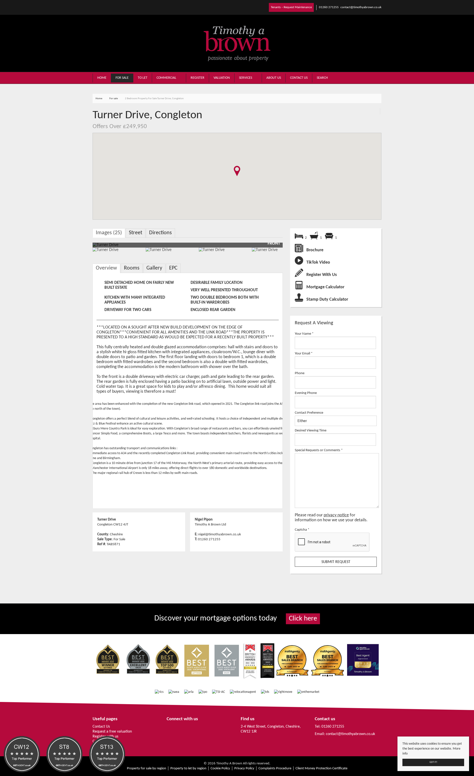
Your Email (304, 353)
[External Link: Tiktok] (98, 7)
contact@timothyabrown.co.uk (350, 734)
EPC (173, 268)
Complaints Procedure (274, 768)
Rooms (131, 268)
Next (278, 247)
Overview (106, 268)
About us (273, 78)
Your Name (304, 334)
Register (197, 78)
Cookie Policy (220, 768)
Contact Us (101, 727)
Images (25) (109, 232)
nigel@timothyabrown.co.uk (219, 534)
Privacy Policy (244, 768)
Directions (160, 232)
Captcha (302, 530)
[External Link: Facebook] (94, 7)
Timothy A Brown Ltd (210, 524)
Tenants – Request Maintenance (291, 7)
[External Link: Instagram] (96, 7)
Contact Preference (309, 413)
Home (101, 78)
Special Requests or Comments (319, 450)
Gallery (154, 268)
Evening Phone (306, 393)
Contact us (299, 78)
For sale (122, 78)
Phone (299, 373)
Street (135, 232)
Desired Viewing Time (310, 430)
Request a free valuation (112, 732)
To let (142, 78)
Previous (85, 247)
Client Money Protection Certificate (321, 768)
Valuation (222, 78)
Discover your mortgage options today (235, 618)
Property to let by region (188, 768)
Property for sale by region (146, 768)
